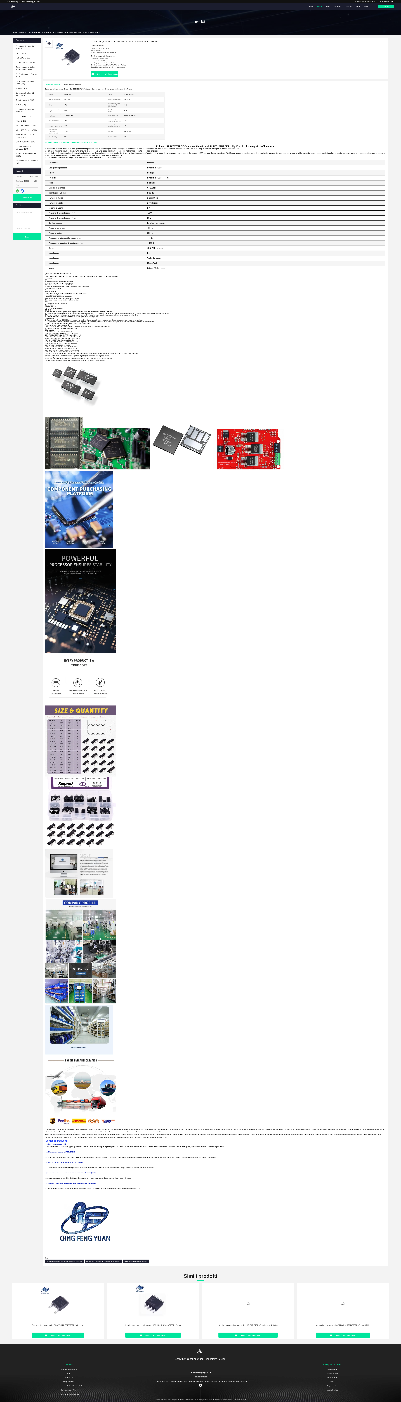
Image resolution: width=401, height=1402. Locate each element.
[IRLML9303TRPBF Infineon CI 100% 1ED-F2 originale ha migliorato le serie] (343, 1303)
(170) (21, 121)
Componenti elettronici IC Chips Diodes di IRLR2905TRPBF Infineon (248, 1325)
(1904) (26, 62)
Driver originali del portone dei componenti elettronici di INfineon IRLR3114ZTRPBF (153, 1325)
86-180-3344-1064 (387, 1)
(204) (21, 88)
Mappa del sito (332, 1386)
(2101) (26, 125)
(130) (25, 110)
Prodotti (319, 6)
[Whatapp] (17, 191)
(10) (27, 162)
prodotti (21, 32)
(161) (25, 94)
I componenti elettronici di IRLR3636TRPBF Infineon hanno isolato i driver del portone (58, 1325)
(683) (21, 53)
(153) (23, 116)
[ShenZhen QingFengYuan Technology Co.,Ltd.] (13, 6)
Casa (311, 6)
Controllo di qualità (332, 1377)
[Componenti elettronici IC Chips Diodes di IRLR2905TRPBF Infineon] (248, 1303)
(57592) (25, 47)
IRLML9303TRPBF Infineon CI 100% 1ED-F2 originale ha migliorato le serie (343, 1325)
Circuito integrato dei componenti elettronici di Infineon (64, 1261)
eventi (358, 6)
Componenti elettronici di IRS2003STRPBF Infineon (103, 1261)
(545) (21, 105)
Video (328, 6)
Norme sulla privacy (332, 1390)
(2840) (26, 130)
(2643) (26, 142)
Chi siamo (337, 6)
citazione (386, 6)
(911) (26, 75)
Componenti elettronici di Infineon (38, 32)
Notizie (332, 1381)
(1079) (24, 148)
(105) (23, 58)
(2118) (25, 136)
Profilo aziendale (332, 1369)
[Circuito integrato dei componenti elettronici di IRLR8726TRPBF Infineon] (71, 57)
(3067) (26, 155)
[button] (15, 1308)
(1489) (26, 68)
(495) (25, 82)
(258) (25, 100)
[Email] (22, 191)
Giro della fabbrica (332, 1373)
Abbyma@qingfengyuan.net (366, 1)
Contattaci (348, 6)
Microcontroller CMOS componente (135, 1261)
